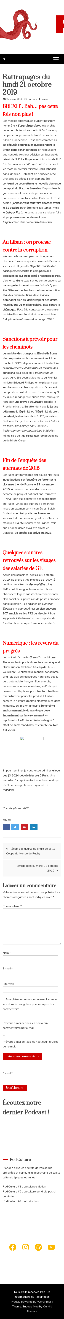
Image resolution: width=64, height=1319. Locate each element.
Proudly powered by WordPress (31, 1301)
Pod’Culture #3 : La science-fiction (24, 1186)
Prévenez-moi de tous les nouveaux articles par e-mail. (30, 1044)
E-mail (8, 968)
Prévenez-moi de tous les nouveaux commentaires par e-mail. (25, 1025)
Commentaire (12, 906)
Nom (7, 953)
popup (44, 99)
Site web (8, 984)
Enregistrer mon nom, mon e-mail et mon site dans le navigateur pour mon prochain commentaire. (30, 1004)
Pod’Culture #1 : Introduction (21, 1201)
